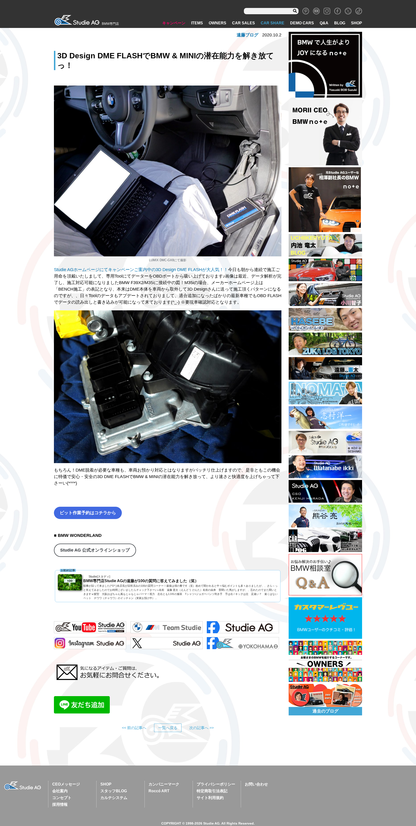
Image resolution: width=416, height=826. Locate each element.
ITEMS (197, 23)
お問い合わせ (256, 784)
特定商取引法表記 (212, 791)
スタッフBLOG (113, 791)
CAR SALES (243, 23)
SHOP (356, 23)
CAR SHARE (272, 23)
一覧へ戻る (167, 728)
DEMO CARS (302, 23)
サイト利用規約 (210, 798)
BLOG (339, 23)
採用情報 (60, 804)
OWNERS (217, 23)
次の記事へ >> (201, 728)
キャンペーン (173, 23)
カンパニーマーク (164, 784)
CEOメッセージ (66, 784)
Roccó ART (159, 791)
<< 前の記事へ (134, 728)
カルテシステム (113, 798)
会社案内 (60, 791)
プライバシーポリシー (216, 784)
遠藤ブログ (247, 35)
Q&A (324, 23)
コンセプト (62, 798)
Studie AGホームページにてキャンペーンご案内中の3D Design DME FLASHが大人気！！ (141, 269)
